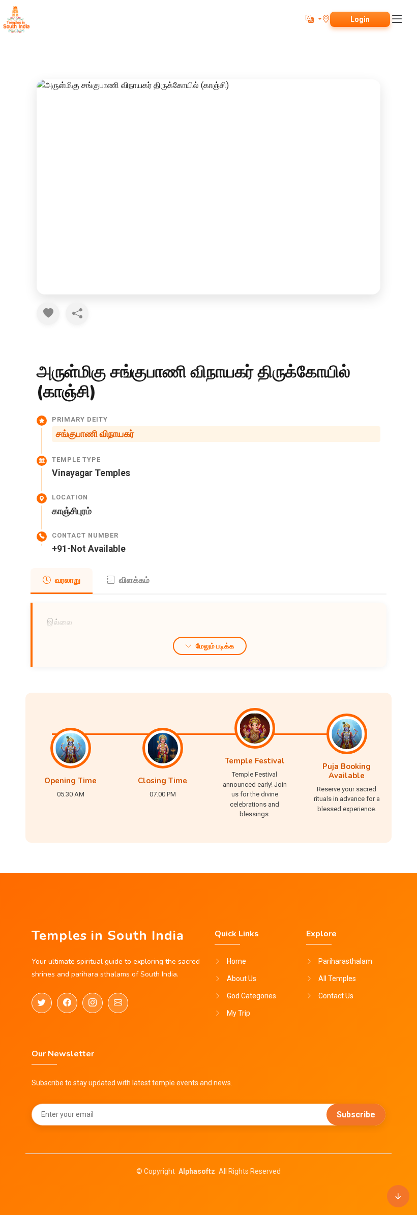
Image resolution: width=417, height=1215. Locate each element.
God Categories (251, 995)
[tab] (62, 581)
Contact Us (335, 995)
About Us (241, 978)
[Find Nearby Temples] (326, 19)
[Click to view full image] (208, 186)
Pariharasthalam (345, 961)
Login (360, 19)
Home (236, 961)
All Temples (337, 978)
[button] (314, 19)
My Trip (238, 1013)
